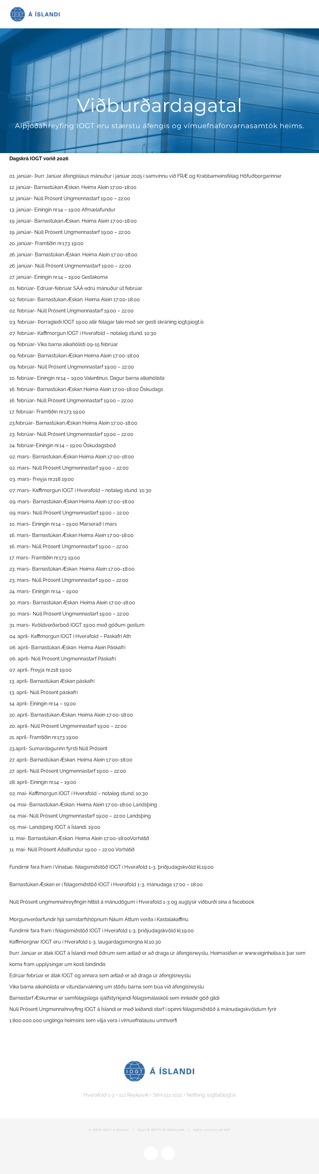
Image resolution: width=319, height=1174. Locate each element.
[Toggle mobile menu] (307, 11)
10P (227, 1130)
